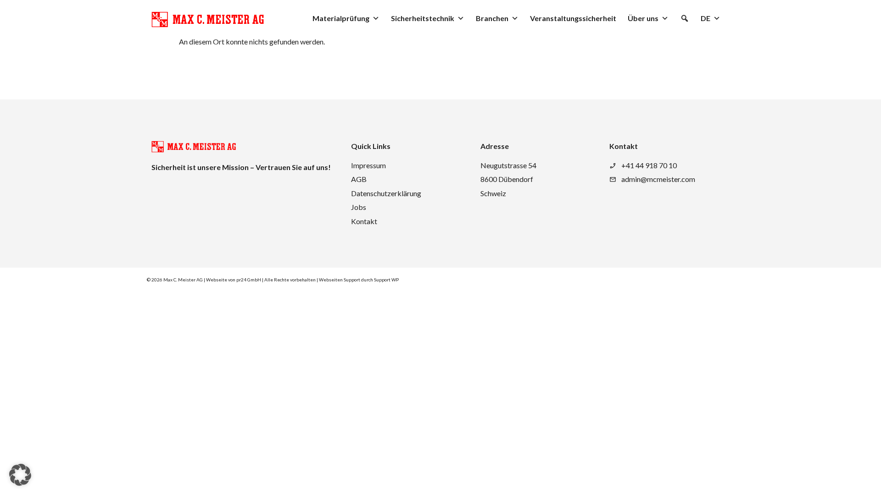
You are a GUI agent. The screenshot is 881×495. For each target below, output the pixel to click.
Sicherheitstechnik (422, 18)
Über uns (643, 18)
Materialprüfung (340, 18)
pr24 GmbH (248, 279)
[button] (684, 18)
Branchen (492, 18)
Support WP (386, 279)
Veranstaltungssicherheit (573, 18)
